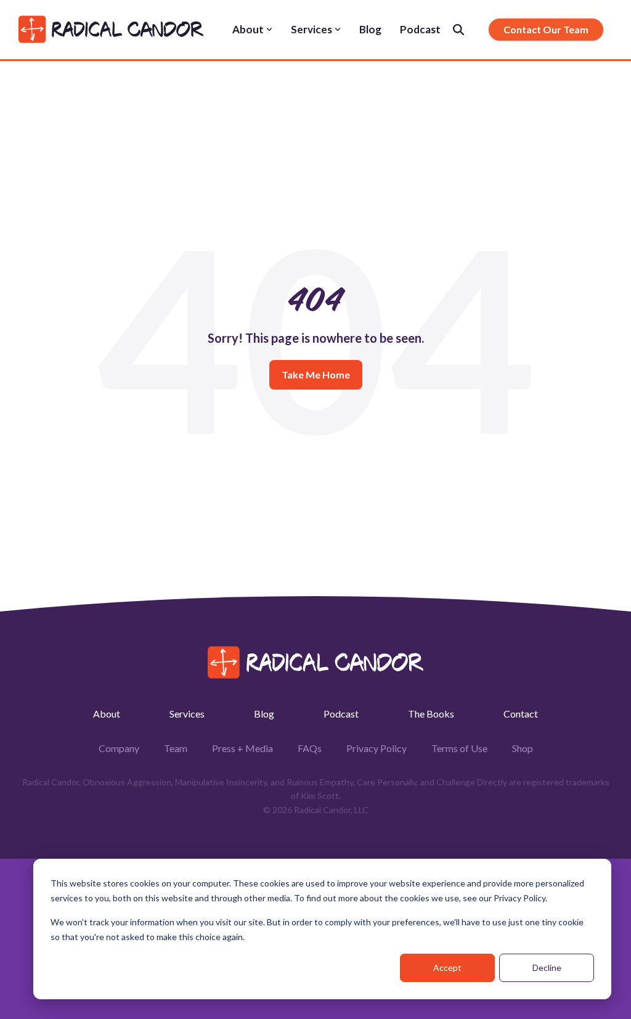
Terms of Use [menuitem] (459, 748)
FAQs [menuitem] (310, 748)
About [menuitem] (106, 713)
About (248, 29)
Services (311, 29)
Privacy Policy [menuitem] (376, 748)
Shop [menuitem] (522, 748)
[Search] (458, 30)
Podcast (420, 29)
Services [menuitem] (187, 713)
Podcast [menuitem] (341, 713)
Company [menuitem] (119, 748)
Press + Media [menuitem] (242, 748)
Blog (370, 29)
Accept (447, 967)
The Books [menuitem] (431, 713)
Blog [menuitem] (264, 713)
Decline (546, 967)
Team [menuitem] (175, 748)
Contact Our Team (545, 29)
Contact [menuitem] (520, 713)
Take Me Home (316, 374)
